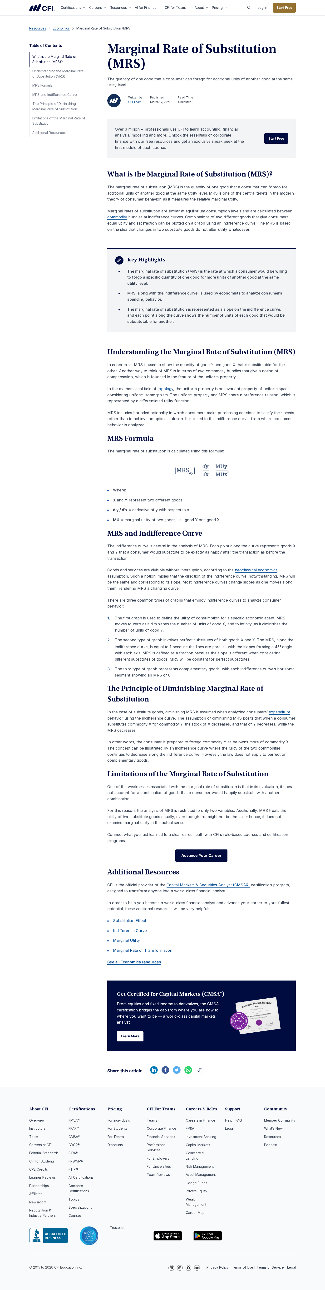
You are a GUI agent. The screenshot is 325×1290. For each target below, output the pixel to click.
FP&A (190, 1128)
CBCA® (74, 1145)
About (199, 7)
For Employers (158, 1158)
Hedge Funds (196, 1183)
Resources (118, 7)
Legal (229, 1128)
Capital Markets (198, 1145)
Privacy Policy (218, 1267)
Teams (152, 1120)
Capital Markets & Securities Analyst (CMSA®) (208, 885)
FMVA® (74, 1120)
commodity (117, 217)
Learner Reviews (42, 1177)
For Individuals (119, 1120)
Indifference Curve (130, 930)
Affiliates (35, 1194)
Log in (262, 7)
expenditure (279, 712)
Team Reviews (158, 1174)
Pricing (217, 7)
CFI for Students (41, 1161)
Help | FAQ (233, 1120)
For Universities (159, 1166)
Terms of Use (242, 1267)
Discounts (115, 1145)
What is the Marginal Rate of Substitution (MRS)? (54, 59)
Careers (95, 7)
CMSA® (74, 1137)
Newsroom (37, 1202)
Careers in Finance (200, 1120)
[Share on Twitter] (177, 1072)
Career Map (195, 1213)
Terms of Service (270, 1267)
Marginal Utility (126, 940)
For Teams (116, 1137)
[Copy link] (199, 1072)
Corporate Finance (161, 1128)
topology (165, 388)
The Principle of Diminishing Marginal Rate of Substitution (54, 106)
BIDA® (73, 1153)
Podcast (270, 1145)
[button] (249, 7)
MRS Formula (42, 85)
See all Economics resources (134, 962)
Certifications (71, 7)
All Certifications (81, 1177)
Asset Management (201, 1174)
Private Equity (196, 1191)
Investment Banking (201, 1137)
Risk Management (200, 1166)
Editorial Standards (44, 1153)
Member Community (279, 1120)
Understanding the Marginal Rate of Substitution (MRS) (58, 73)
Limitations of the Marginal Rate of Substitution (58, 120)
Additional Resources (49, 133)
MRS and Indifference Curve (54, 95)
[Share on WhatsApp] (188, 1072)
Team (33, 1137)
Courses (75, 1215)
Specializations (80, 1207)
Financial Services (161, 1137)
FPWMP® (76, 1161)
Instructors (37, 1128)
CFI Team (135, 102)
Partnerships (39, 1186)
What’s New (273, 1128)
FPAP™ (74, 1128)
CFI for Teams (176, 7)
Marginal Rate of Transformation (142, 950)
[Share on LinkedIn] (154, 1072)
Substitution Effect (129, 920)
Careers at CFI (40, 1145)
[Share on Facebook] (165, 1072)
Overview (36, 1120)
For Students (117, 1128)
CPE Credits (38, 1169)
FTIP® (73, 1169)
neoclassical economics (256, 570)
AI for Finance (146, 7)
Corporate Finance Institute (42, 7)
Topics (74, 1199)
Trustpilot (117, 1228)
